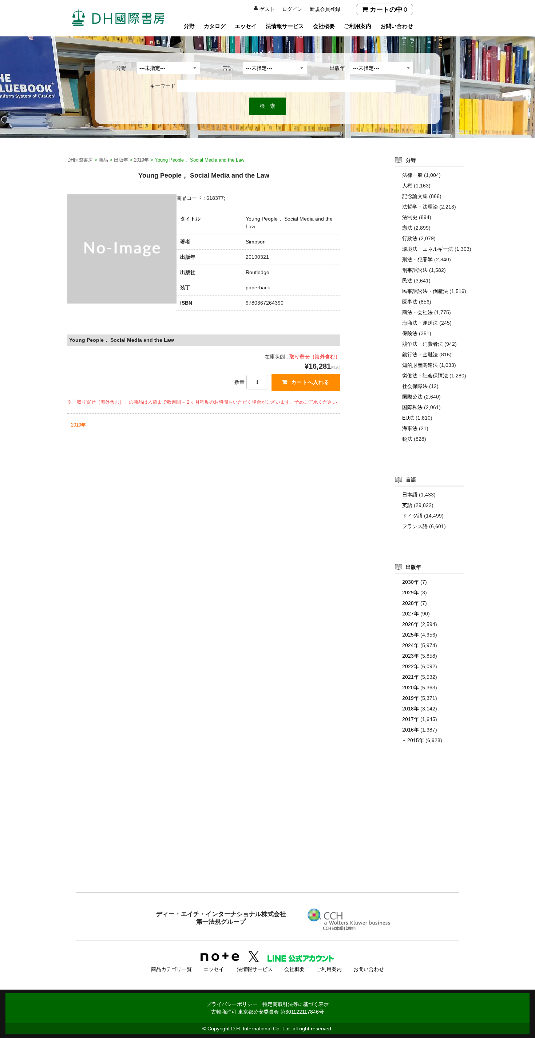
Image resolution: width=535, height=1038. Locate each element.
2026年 (410, 624)
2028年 (410, 603)
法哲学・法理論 (420, 207)
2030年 (410, 582)
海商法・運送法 (420, 323)
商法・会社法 (417, 312)
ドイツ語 (412, 516)
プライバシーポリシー (231, 1004)
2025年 (410, 635)
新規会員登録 (325, 9)
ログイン (292, 9)
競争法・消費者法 (422, 344)
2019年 (78, 425)
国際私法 (412, 407)
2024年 (410, 645)
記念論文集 (415, 196)
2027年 (410, 614)
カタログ (215, 26)
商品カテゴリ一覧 (171, 969)
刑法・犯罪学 (417, 259)
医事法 (409, 302)
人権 (407, 186)
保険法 (409, 333)
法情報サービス (285, 26)
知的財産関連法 (420, 365)
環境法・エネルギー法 (427, 249)
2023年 (410, 656)
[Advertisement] (267, 833)
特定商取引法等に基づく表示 (295, 1004)
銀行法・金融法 (420, 354)
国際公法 (412, 397)
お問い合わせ (396, 26)
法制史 (409, 217)
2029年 (410, 592)
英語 (407, 505)
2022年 (410, 666)
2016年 (410, 730)
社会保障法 (415, 386)
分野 (189, 26)
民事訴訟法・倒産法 (425, 291)
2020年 (410, 687)
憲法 (407, 228)
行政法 (409, 238)
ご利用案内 (357, 26)
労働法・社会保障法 (425, 376)
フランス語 (415, 526)
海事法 (409, 428)
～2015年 (413, 740)
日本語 (409, 495)
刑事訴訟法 (415, 270)
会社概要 (324, 26)
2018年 (410, 709)
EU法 (408, 418)
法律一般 (412, 175)
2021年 (410, 677)
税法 (407, 439)
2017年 (410, 719)
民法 (407, 281)
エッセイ (246, 26)
